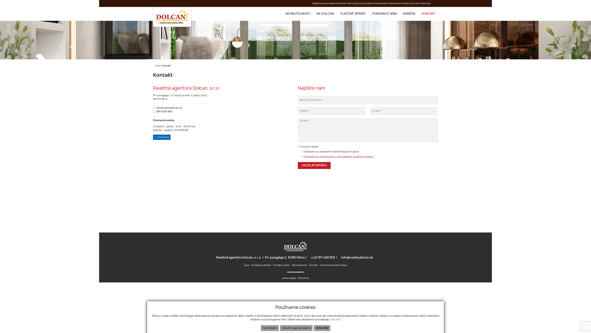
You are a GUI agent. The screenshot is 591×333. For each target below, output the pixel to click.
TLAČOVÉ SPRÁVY (353, 13)
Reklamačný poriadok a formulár (329, 3)
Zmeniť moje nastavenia (296, 328)
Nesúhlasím (270, 328)
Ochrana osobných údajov (333, 265)
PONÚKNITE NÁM (384, 13)
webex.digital (289, 278)
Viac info (335, 319)
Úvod (158, 66)
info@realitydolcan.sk (169, 108)
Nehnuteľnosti (299, 265)
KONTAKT (429, 13)
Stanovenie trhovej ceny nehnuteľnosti (409, 3)
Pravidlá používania (261, 265)
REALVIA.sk (303, 278)
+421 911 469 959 (322, 257)
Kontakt (313, 265)
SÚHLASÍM (322, 328)
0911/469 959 (164, 111)
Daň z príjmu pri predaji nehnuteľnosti (367, 3)
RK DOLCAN (325, 13)
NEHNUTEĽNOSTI (298, 13)
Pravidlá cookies (281, 265)
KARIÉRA (409, 13)
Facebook (163, 137)
